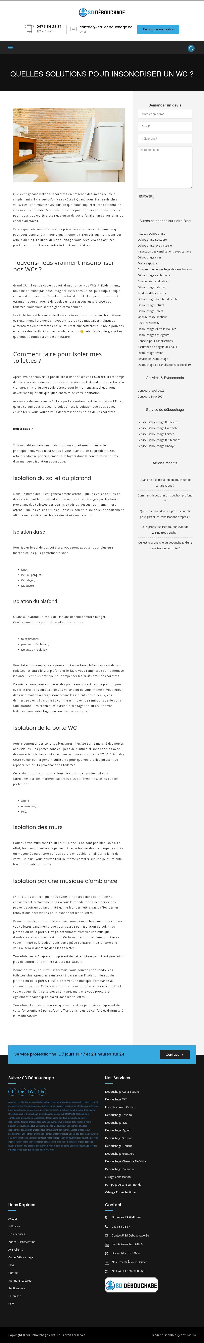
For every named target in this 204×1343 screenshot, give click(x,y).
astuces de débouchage (40, 1101)
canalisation (46, 1105)
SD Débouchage (37, 1335)
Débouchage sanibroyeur (154, 275)
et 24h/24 (189, 1335)
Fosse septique (147, 263)
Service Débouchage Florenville (158, 428)
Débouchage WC (37, 1121)
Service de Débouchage (153, 359)
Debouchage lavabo (151, 353)
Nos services (16, 1234)
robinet (52, 1145)
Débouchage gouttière (152, 239)
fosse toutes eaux (84, 1137)
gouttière (18, 1141)
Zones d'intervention (21, 1242)
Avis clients (15, 1249)
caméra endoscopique (30, 1105)
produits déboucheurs (38, 1145)
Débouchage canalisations (122, 1091)
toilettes (93, 1145)
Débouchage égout (26, 1125)
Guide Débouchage (20, 1257)
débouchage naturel (77, 1117)
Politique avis (17, 1288)
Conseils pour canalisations (155, 341)
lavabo (11, 1145)
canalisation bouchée (63, 1105)
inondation (28, 1141)
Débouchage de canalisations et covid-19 (164, 365)
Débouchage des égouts (153, 335)
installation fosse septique (81, 1141)
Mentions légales (19, 1280)
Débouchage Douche (118, 1146)
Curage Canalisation (118, 1177)
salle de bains (62, 1145)
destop (57, 1113)
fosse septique (68, 1137)
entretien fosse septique (49, 1137)
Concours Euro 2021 (151, 396)
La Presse (14, 1296)
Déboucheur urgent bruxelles (54, 1133)
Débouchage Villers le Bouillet (157, 329)
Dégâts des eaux (76, 1133)
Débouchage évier (149, 257)
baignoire (56, 1101)
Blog (11, 1265)
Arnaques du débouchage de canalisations (165, 269)
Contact (173, 1055)
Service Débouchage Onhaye (156, 446)
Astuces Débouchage (151, 233)
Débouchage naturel (151, 305)
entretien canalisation (27, 1137)
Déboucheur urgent (31, 1133)
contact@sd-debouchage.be (130, 1235)
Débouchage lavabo (118, 1115)
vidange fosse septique (19, 1149)
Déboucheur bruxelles (77, 1125)
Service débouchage (79, 1145)
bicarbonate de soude (72, 1101)
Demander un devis (157, 29)
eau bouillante (91, 1133)
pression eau (21, 1145)
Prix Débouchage (149, 323)
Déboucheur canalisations (45, 1129)
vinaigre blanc (38, 1149)
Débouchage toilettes (152, 287)
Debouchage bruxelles (72, 1109)
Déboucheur (60, 1125)
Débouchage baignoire (120, 1169)
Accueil (12, 1218)
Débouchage (68, 1113)
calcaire (86, 1101)
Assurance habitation (18, 1101)
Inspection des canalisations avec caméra (164, 251)
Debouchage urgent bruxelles (39, 1113)
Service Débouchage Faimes (156, 434)
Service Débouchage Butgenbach (159, 440)
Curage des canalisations (154, 281)
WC (47, 1149)
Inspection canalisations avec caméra (51, 1141)
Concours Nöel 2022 (151, 390)
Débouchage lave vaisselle (155, 245)
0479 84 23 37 (121, 1226)
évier (52, 1149)
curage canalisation (52, 1109)
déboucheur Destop (68, 1129)
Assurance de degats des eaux (157, 347)
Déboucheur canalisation (20, 1129)
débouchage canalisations (33, 1117)
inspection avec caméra (120, 1107)
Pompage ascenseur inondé (123, 1184)
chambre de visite (26, 1109)
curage (38, 1109)
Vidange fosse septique (153, 317)
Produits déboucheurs (152, 293)
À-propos (14, 1226)
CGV (11, 1304)
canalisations (80, 1105)
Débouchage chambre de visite (158, 299)
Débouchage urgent (150, 311)
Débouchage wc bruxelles (59, 1121)
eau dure (12, 1137)
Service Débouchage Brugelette (158, 422)
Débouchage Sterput (118, 1138)
